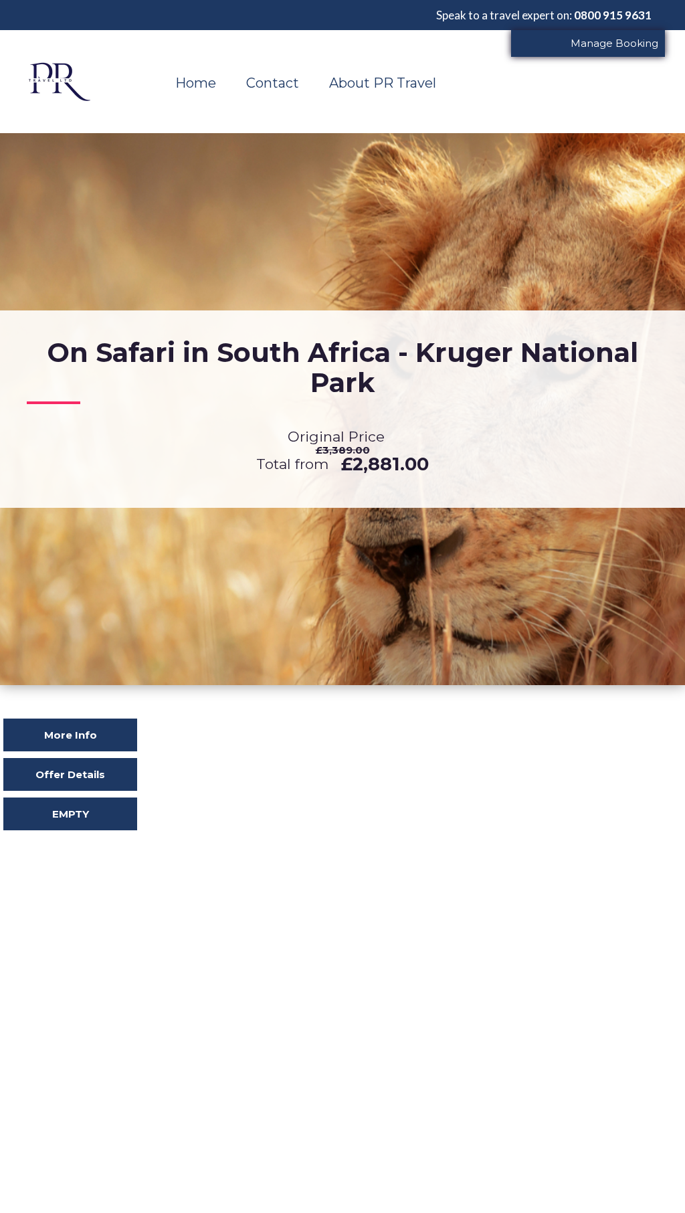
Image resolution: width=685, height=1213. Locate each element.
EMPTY (70, 814)
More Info (70, 735)
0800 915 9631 (613, 15)
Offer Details (70, 774)
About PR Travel (382, 83)
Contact (272, 83)
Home (195, 83)
